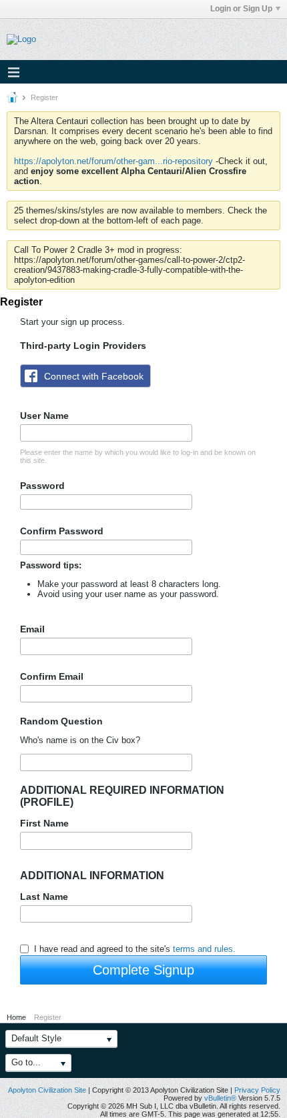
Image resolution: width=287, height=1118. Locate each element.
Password (42, 485)
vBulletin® (220, 1098)
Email (32, 629)
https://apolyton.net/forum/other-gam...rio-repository (113, 161)
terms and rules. (204, 949)
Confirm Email (51, 676)
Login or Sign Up (241, 8)
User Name (44, 415)
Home (16, 1017)
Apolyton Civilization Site (47, 1090)
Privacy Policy (257, 1090)
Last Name (44, 896)
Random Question (61, 721)
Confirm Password (61, 531)
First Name (44, 823)
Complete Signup (143, 970)
